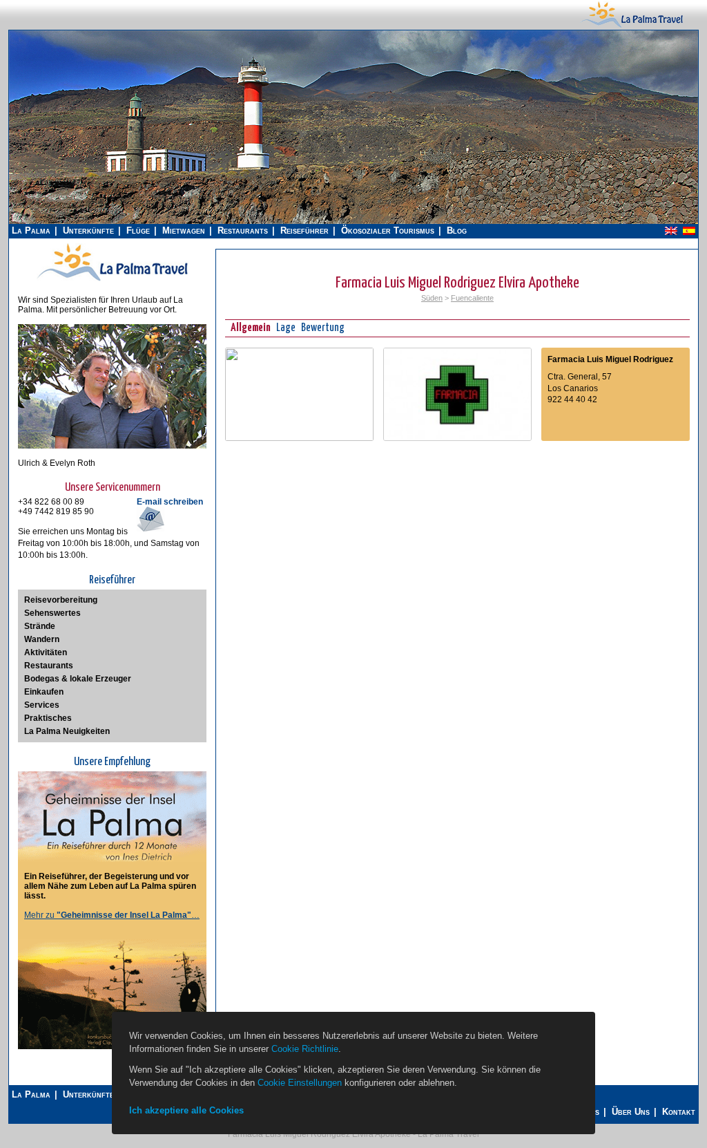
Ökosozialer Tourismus (387, 230)
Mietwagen (183, 230)
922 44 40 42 (572, 399)
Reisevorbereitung (60, 600)
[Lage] (299, 438)
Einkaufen (44, 692)
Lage (286, 328)
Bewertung (323, 328)
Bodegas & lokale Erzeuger (77, 679)
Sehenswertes (52, 613)
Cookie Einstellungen (300, 1083)
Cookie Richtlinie (304, 1049)
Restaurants (242, 230)
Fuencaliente (472, 298)
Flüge (138, 230)
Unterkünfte (88, 230)
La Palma (31, 230)
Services (41, 705)
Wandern (41, 639)
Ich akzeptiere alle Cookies (186, 1110)
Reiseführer (304, 230)
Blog (457, 230)
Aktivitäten (45, 652)
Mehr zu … (112, 915)
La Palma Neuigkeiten (67, 731)
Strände (39, 626)
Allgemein (251, 328)
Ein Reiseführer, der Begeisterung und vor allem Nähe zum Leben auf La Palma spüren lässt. (110, 886)
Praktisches (48, 718)
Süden (432, 298)
